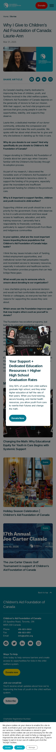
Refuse (19, 747)
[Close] (46, 330)
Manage (32, 747)
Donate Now (17, 418)
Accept (7, 747)
